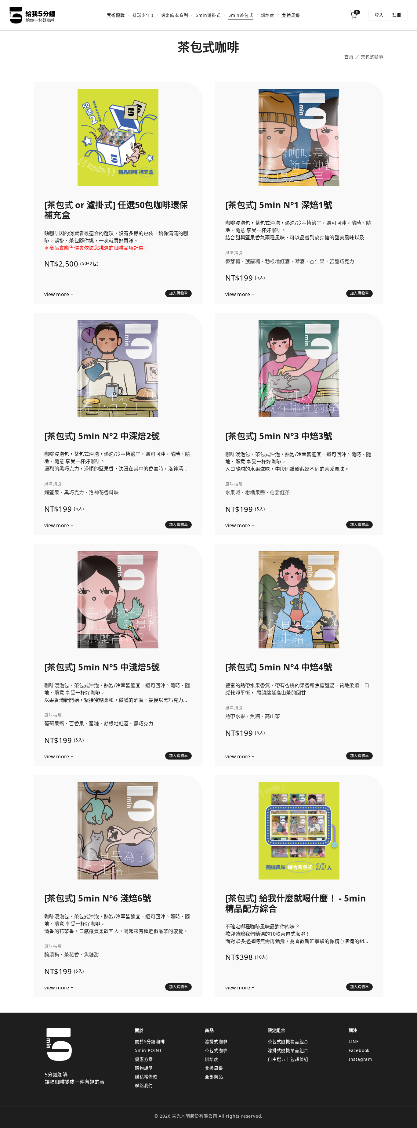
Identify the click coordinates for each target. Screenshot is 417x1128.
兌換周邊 (291, 15)
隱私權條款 (146, 1076)
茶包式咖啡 (216, 1050)
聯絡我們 (144, 1085)
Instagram (360, 1059)
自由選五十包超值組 (288, 1059)
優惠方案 (144, 1059)
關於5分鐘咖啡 (150, 1041)
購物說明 (144, 1068)
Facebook (359, 1050)
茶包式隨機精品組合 (288, 1041)
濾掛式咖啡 (216, 1041)
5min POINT (148, 1050)
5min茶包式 (240, 15)
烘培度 (267, 15)
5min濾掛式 (208, 15)
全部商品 (214, 1076)
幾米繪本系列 (174, 15)
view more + (58, 294)
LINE (354, 1041)
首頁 (349, 57)
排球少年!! (143, 15)
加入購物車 (178, 293)
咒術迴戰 (116, 15)
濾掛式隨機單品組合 (288, 1050)
